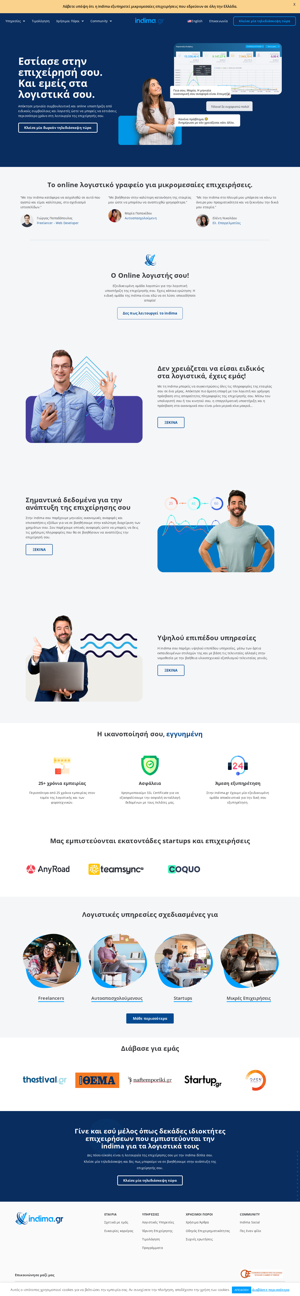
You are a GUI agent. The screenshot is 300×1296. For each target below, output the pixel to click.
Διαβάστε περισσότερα (270, 1289)
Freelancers (51, 998)
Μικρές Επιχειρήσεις (249, 998)
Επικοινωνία (218, 21)
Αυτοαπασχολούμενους (117, 998)
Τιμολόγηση (41, 21)
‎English (197, 21)
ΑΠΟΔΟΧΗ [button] (242, 1290)
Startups (183, 998)
